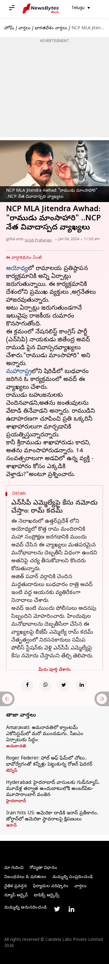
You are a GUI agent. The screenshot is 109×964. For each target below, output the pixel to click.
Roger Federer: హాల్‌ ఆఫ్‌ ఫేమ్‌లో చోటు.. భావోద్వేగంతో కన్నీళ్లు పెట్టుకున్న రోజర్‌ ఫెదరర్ (49, 762)
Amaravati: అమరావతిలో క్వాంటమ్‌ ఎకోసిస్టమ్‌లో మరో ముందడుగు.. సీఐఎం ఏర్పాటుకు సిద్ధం (44, 734)
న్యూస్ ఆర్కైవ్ (16, 895)
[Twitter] (64, 685)
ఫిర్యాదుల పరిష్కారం (50, 886)
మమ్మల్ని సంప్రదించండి (72, 877)
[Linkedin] (82, 685)
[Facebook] (27, 685)
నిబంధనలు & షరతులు (25, 877)
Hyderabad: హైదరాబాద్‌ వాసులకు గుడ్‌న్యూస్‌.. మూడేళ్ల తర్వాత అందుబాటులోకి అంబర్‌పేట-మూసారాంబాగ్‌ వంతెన (53, 789)
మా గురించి (14, 868)
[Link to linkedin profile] (71, 909)
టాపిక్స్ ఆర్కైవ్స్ (46, 895)
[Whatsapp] (45, 685)
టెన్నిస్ (11, 771)
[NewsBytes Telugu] (40, 8)
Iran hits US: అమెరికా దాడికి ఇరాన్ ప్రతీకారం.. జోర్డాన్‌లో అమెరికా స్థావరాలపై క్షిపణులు (52, 816)
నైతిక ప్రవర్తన (15, 886)
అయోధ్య (17, 269)
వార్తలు (24, 28)
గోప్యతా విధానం (43, 868)
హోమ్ (9, 28)
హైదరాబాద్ (16, 801)
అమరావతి (16, 746)
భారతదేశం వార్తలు (51, 28)
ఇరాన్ (11, 826)
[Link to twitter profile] (57, 909)
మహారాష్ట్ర (18, 372)
